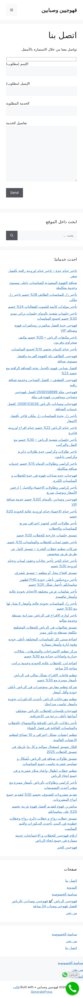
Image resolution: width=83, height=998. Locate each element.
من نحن (71, 913)
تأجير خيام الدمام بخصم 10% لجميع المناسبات (44, 349)
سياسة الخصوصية (64, 894)
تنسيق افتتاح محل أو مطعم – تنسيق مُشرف (46, 573)
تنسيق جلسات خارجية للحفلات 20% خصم (47, 535)
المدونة (72, 887)
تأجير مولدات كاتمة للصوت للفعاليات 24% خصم (42, 307)
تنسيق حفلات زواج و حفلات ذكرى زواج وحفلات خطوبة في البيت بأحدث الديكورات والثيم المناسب (43, 823)
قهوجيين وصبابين (59, 10)
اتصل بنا (71, 881)
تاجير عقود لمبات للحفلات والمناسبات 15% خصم (41, 542)
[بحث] (12, 235)
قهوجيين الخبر (67, 847)
